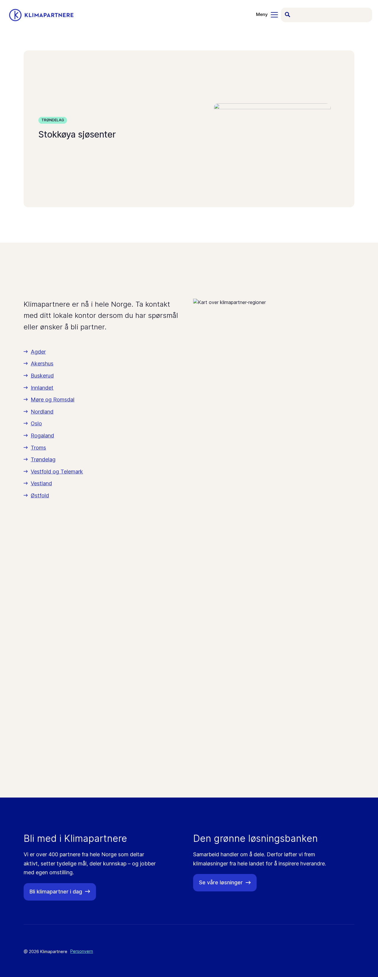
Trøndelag (52, 120)
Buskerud (42, 375)
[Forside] (41, 15)
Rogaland (42, 435)
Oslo (36, 423)
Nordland (42, 412)
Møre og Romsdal (52, 399)
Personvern (81, 951)
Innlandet (42, 388)
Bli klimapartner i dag (56, 891)
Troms (38, 448)
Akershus (42, 363)
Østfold (40, 495)
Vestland (41, 483)
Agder (38, 352)
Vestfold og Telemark (57, 471)
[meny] (267, 14)
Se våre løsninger (221, 882)
